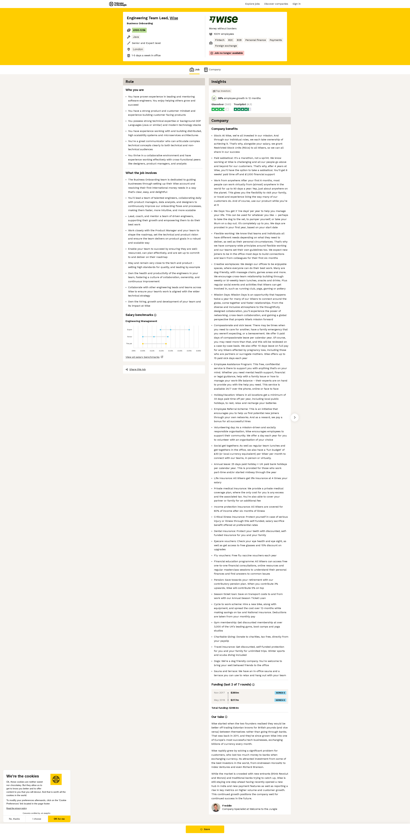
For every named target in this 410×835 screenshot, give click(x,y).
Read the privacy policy (16, 808)
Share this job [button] (137, 369)
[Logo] (118, 4)
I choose (37, 819)
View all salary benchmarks (143, 357)
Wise (174, 18)
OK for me (59, 819)
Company (215, 69)
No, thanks (14, 819)
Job (197, 69)
